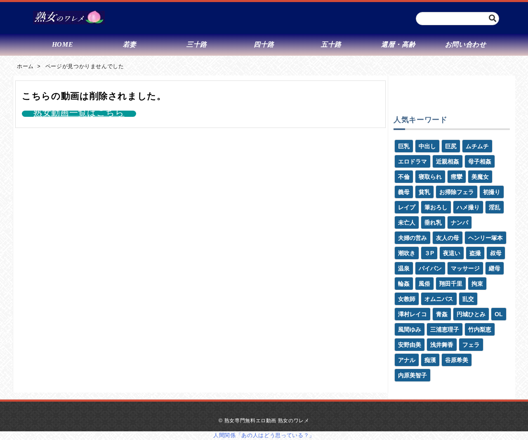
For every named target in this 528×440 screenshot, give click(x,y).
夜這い (451, 253)
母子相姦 (479, 161)
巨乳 (404, 146)
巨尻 (451, 146)
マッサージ (465, 268)
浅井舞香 (441, 344)
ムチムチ (477, 146)
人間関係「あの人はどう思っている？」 (264, 435)
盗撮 (475, 253)
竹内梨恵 (479, 329)
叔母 (496, 253)
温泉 (404, 268)
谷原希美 (456, 360)
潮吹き (406, 253)
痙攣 (456, 176)
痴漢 (430, 360)
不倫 (404, 176)
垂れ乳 (433, 222)
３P (429, 253)
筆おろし (436, 207)
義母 (404, 192)
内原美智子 (412, 375)
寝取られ (430, 176)
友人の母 (447, 237)
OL (499, 314)
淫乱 (494, 207)
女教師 (406, 299)
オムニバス (438, 299)
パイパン (430, 268)
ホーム (25, 66)
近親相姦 (447, 161)
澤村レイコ (412, 314)
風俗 (424, 283)
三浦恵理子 (444, 329)
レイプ (406, 207)
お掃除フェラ (456, 192)
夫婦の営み (412, 237)
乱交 (468, 299)
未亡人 (406, 222)
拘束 (477, 283)
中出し (427, 146)
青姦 (442, 314)
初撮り (491, 192)
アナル (406, 360)
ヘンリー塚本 (485, 237)
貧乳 (424, 192)
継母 (494, 268)
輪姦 (404, 283)
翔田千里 (450, 283)
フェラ (471, 344)
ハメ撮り (468, 207)
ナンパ (459, 222)
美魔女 (480, 176)
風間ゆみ (409, 329)
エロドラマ (412, 161)
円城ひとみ (471, 314)
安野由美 (409, 344)
